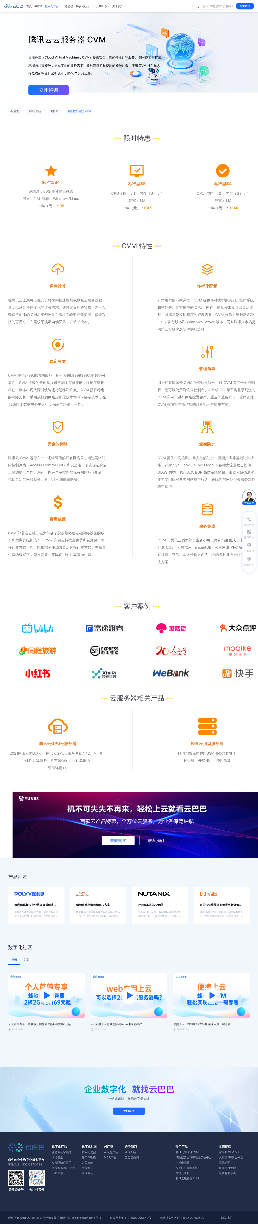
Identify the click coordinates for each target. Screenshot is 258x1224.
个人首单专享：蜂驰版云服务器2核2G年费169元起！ (41, 1024)
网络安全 (57, 1157)
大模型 (86, 1167)
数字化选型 (89, 1152)
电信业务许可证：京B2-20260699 (182, 1217)
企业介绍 (130, 1152)
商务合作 (249, 564)
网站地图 (226, 1217)
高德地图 (224, 1162)
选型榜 (69, 6)
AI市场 (38, 6)
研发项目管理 (227, 1167)
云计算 (54, 111)
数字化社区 (83, 6)
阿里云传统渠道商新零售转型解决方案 (221, 905)
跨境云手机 (183, 1173)
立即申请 (129, 1111)
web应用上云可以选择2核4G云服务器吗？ (117, 1024)
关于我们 (118, 6)
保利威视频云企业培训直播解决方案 (35, 905)
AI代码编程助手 (61, 1162)
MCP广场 (110, 1157)
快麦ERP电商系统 (187, 1167)
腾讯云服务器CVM (187, 1178)
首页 (29, 6)
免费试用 (245, 6)
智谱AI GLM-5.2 (229, 1152)
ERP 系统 (57, 1173)
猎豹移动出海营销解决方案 (93, 904)
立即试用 (249, 550)
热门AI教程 (89, 1157)
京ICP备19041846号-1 (86, 1217)
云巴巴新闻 (132, 1157)
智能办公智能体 (62, 1152)
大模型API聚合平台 (231, 1157)
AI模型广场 (111, 1152)
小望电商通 (183, 1162)
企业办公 (87, 1173)
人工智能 (87, 1162)
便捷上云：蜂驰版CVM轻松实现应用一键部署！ (203, 1024)
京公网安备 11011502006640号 (130, 1217)
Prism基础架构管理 (150, 904)
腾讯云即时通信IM (187, 1152)
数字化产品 (52, 6)
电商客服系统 (227, 1173)
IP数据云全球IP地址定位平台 (194, 1157)
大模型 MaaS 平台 (63, 1167)
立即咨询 (48, 90)
